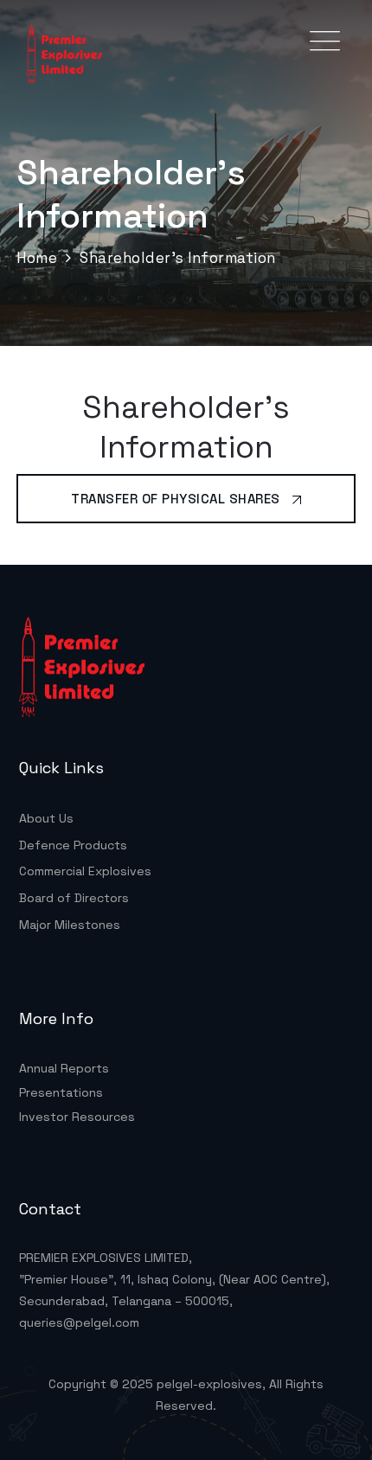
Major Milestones (69, 924)
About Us (46, 818)
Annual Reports (64, 1068)
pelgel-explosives (209, 1384)
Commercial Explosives (85, 871)
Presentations (61, 1092)
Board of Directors (74, 898)
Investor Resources (77, 1116)
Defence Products (73, 845)
